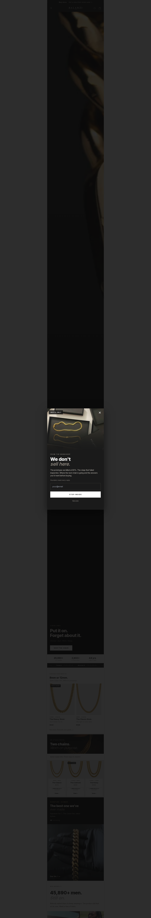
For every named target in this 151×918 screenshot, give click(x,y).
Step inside (75, 494)
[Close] (100, 412)
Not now (75, 501)
